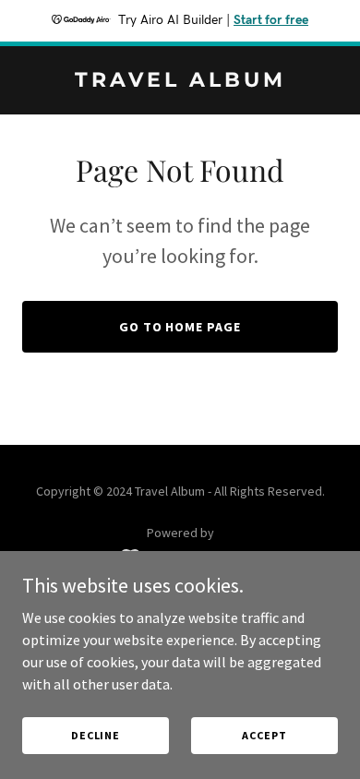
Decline (95, 735)
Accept (264, 735)
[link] (180, 81)
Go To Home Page (180, 326)
